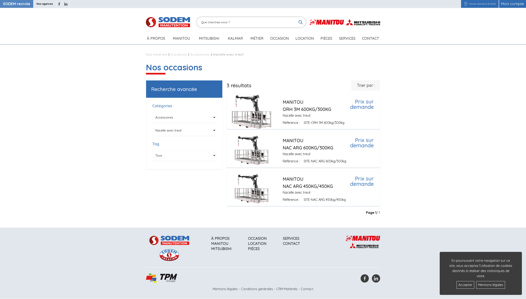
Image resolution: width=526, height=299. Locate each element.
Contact (370, 38)
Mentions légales (225, 289)
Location (304, 38)
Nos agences (45, 3)
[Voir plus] (303, 112)
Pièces (254, 248)
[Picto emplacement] (465, 4)
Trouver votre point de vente (482, 4)
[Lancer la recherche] (300, 22)
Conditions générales (257, 289)
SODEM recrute (16, 3)
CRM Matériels (287, 289)
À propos (220, 238)
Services (291, 238)
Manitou (181, 38)
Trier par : (366, 85)
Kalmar (235, 38)
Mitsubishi (209, 38)
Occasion (279, 38)
